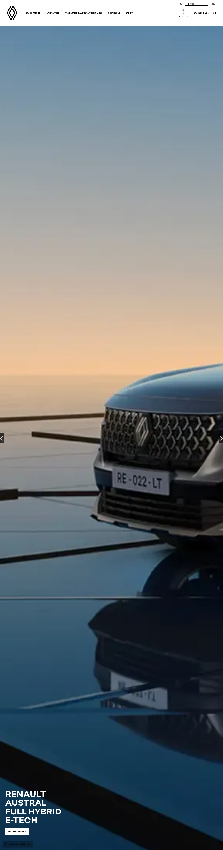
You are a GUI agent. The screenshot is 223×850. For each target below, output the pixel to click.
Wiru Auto (205, 12)
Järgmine (221, 438)
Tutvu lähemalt (17, 831)
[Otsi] (187, 4)
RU (214, 3)
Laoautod (52, 12)
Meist (129, 12)
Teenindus (114, 12)
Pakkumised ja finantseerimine (83, 12)
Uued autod (33, 12)
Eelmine (2, 438)
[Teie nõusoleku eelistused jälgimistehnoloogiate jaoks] (18, 844)
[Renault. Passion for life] (12, 13)
